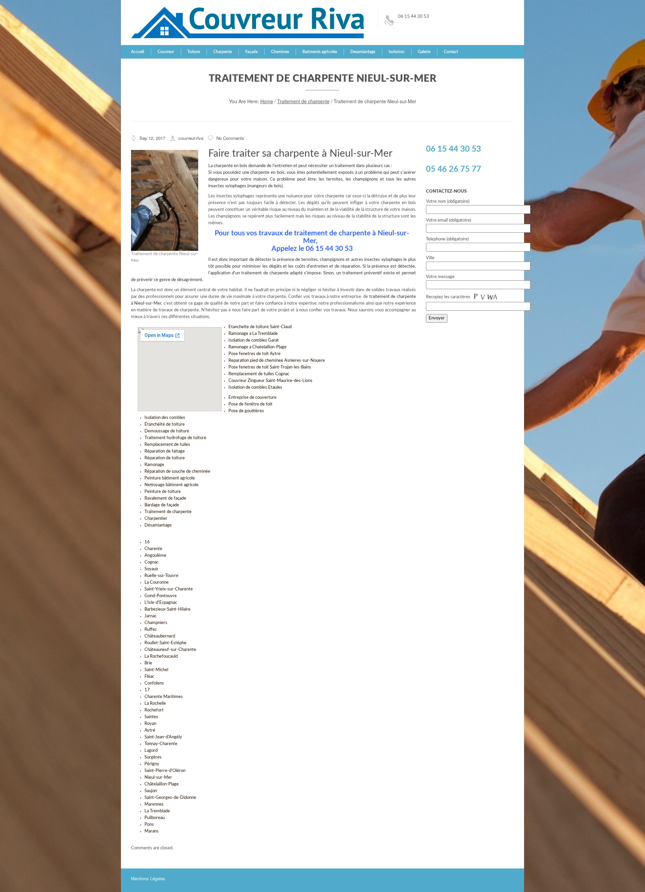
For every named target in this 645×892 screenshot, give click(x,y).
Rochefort (154, 710)
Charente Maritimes (163, 697)
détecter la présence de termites (286, 260)
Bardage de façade (161, 505)
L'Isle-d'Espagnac (160, 602)
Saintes (151, 717)
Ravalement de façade (165, 498)
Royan (150, 724)
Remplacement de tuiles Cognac (258, 374)
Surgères (153, 757)
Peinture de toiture (162, 492)
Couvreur (166, 52)
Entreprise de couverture (252, 397)
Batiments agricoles (319, 52)
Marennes (154, 804)
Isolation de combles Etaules (255, 387)
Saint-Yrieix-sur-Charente (168, 589)
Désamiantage (158, 525)
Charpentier (155, 518)
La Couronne (156, 582)
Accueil (137, 52)
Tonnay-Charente (160, 744)
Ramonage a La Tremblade (253, 334)
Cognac (151, 562)
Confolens (154, 683)
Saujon (150, 791)
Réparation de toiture (164, 458)
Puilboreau (154, 818)
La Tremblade (157, 811)
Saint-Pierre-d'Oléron (164, 771)
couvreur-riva (190, 138)
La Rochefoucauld (161, 656)
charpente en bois (230, 166)
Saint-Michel (156, 670)
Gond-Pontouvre (160, 596)
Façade (251, 52)
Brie (148, 663)
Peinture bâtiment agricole (169, 478)
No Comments (230, 138)
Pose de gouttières (246, 411)
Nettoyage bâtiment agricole (171, 485)
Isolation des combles (164, 418)
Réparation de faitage (164, 451)
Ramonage (154, 465)
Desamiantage (362, 52)
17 (147, 690)
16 (147, 542)
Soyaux (151, 569)
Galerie (424, 52)
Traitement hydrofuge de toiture (175, 438)
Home (266, 101)
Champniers (155, 623)
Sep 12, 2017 (152, 138)
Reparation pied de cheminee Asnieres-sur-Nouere (276, 360)
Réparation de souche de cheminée (177, 471)
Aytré (149, 730)
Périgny (151, 764)
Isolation (396, 52)
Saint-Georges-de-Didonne (170, 798)
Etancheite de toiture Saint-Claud (260, 327)
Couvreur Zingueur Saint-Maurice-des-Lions (270, 381)
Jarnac (150, 616)
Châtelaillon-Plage (161, 784)
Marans (151, 831)
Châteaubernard (159, 636)
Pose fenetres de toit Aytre (254, 354)
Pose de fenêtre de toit (250, 404)
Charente (153, 549)
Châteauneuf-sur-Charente (170, 650)
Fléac (149, 676)
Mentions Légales (148, 878)
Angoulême (155, 555)
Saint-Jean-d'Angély (163, 737)
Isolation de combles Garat (253, 340)
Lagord (151, 750)
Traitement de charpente (303, 101)
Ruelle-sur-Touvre (161, 576)
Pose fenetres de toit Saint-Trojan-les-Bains (269, 367)
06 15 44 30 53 (413, 16)
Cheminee (280, 52)
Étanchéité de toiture (164, 424)
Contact (451, 52)
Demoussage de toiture (166, 431)
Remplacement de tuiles (167, 444)
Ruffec (150, 629)
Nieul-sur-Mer (158, 777)
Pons (149, 824)
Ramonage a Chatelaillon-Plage (257, 347)
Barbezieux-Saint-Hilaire (167, 609)
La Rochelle (155, 703)
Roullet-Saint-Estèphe (165, 643)
